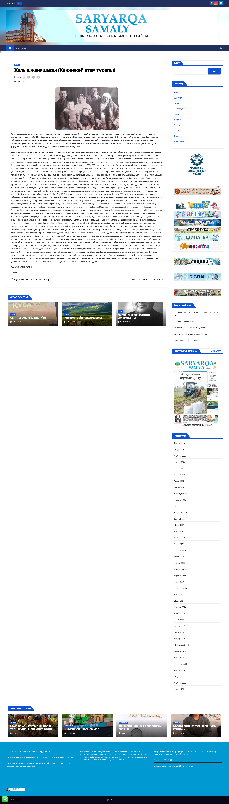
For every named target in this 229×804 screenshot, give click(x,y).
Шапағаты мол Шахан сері (146, 279)
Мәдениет (178, 120)
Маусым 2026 (180, 456)
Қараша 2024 (180, 576)
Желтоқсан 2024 (181, 569)
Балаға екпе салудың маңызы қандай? (191, 334)
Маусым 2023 (180, 683)
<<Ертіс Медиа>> (161, 752)
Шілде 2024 (179, 601)
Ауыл (176, 92)
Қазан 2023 (179, 658)
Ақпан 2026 (179, 481)
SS (128, 800)
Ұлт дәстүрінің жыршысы (83, 317)
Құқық (176, 114)
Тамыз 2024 (179, 595)
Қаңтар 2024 (179, 639)
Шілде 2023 (179, 677)
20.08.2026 (71, 733)
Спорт (177, 131)
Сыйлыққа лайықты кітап (29, 317)
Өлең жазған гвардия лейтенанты (134, 316)
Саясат (177, 125)
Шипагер (177, 722)
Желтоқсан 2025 (181, 494)
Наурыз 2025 (180, 550)
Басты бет (22, 48)
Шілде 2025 (179, 525)
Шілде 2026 (179, 450)
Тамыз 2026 (179, 443)
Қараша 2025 (180, 500)
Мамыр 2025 (179, 538)
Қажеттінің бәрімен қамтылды (187, 340)
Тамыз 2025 (179, 519)
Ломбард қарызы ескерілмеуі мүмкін (190, 328)
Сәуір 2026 (179, 468)
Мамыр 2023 (179, 689)
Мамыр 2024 (179, 614)
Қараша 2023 (180, 651)
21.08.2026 (16, 733)
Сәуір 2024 (179, 620)
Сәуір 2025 (179, 544)
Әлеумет (178, 98)
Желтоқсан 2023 (181, 645)
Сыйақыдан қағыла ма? (185, 321)
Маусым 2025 (180, 532)
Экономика (179, 142)
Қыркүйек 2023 (180, 664)
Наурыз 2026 (180, 475)
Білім (176, 103)
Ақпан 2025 (179, 557)
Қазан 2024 (179, 582)
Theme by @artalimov (107, 800)
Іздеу (176, 63)
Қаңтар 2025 (179, 563)
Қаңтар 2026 (179, 487)
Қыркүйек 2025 (180, 513)
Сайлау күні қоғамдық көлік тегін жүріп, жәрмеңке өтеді (31, 727)
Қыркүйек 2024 (180, 588)
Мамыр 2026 (179, 462)
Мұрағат (215, 351)
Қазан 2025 (179, 506)
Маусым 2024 (180, 607)
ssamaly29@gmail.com (182, 766)
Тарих (17, 64)
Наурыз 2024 (180, 626)
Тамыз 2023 (179, 670)
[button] (221, 48)
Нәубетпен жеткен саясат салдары (32, 279)
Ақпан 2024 (179, 632)
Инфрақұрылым (181, 109)
